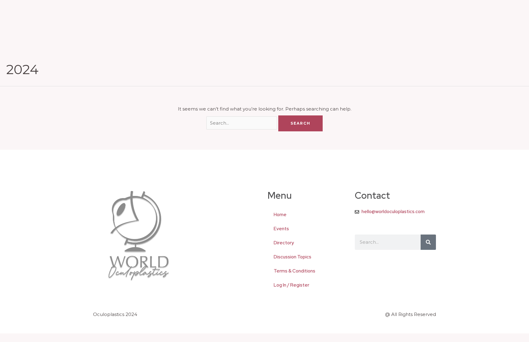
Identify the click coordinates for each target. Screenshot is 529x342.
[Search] (428, 242)
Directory (284, 243)
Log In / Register (291, 285)
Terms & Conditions (294, 271)
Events (281, 229)
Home (280, 215)
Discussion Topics (292, 257)
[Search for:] (242, 123)
